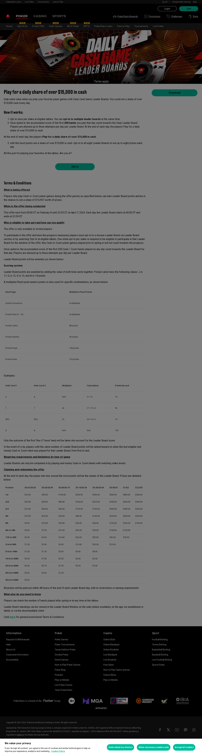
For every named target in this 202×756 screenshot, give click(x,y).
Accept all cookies (184, 747)
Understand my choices (120, 747)
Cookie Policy (58, 751)
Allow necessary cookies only (154, 747)
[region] (101, 747)
